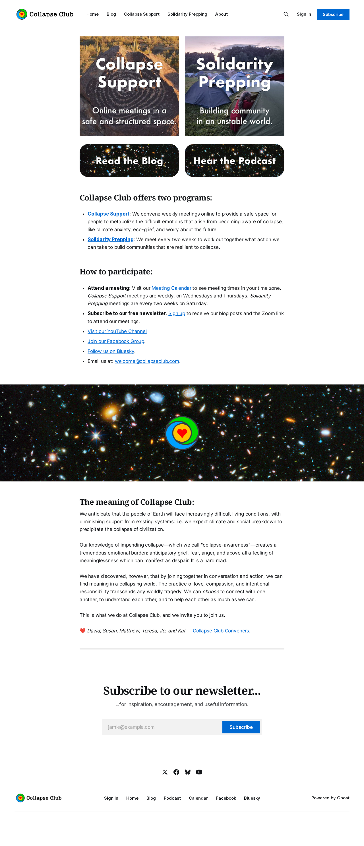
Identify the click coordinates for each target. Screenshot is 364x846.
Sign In (111, 798)
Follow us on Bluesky (111, 351)
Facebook (226, 798)
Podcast (172, 798)
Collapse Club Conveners (221, 631)
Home (92, 14)
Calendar (198, 798)
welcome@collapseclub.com (147, 361)
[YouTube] (199, 772)
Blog (111, 14)
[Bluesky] (188, 772)
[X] (165, 772)
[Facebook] (176, 772)
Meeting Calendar (171, 288)
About (221, 14)
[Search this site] (286, 14)
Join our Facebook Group (116, 341)
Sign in (304, 14)
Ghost (343, 798)
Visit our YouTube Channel (117, 331)
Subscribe (333, 14)
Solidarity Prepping (187, 14)
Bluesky (252, 798)
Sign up (176, 313)
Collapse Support (142, 14)
